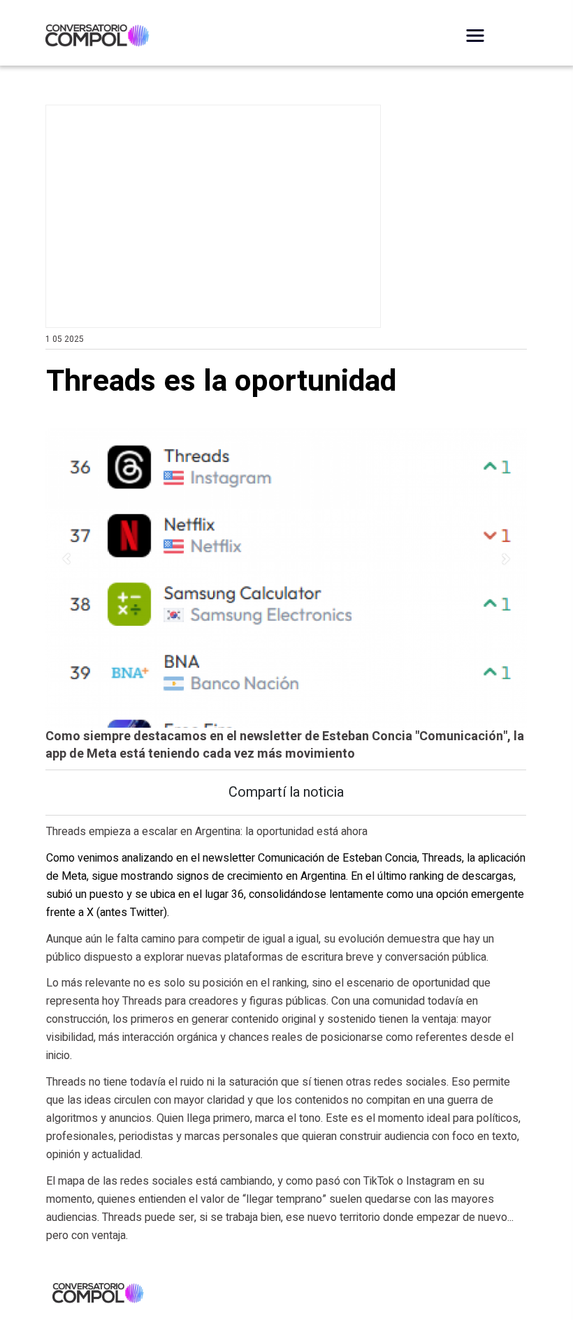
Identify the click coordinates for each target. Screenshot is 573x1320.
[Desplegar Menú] (475, 35)
